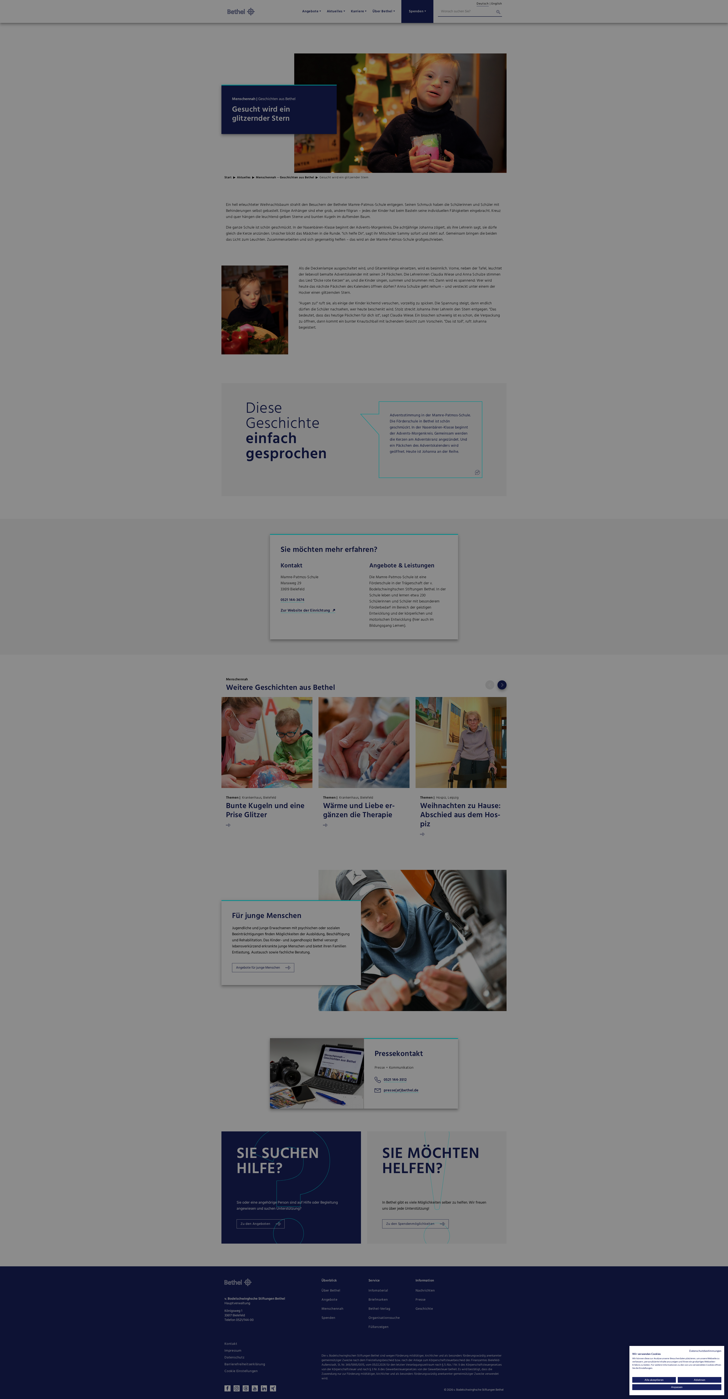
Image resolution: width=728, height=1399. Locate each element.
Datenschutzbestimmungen (705, 1350)
